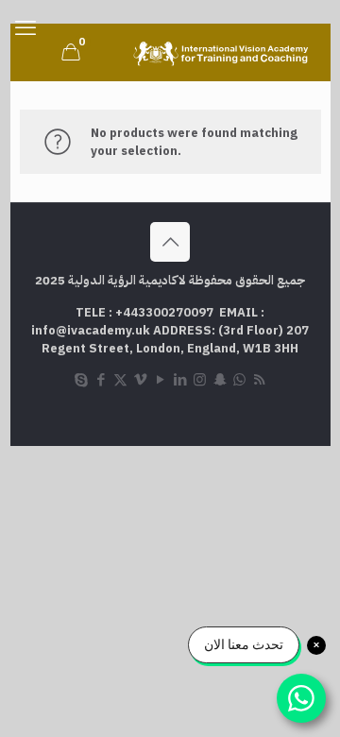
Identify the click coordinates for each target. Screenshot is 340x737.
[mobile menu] (25, 28)
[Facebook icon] (101, 379)
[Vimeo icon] (140, 379)
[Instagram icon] (200, 379)
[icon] (239, 379)
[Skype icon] (81, 379)
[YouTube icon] (160, 379)
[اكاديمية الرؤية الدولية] (222, 52)
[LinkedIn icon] (180, 379)
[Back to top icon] (170, 242)
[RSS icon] (259, 379)
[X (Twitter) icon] (120, 379)
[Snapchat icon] (219, 379)
